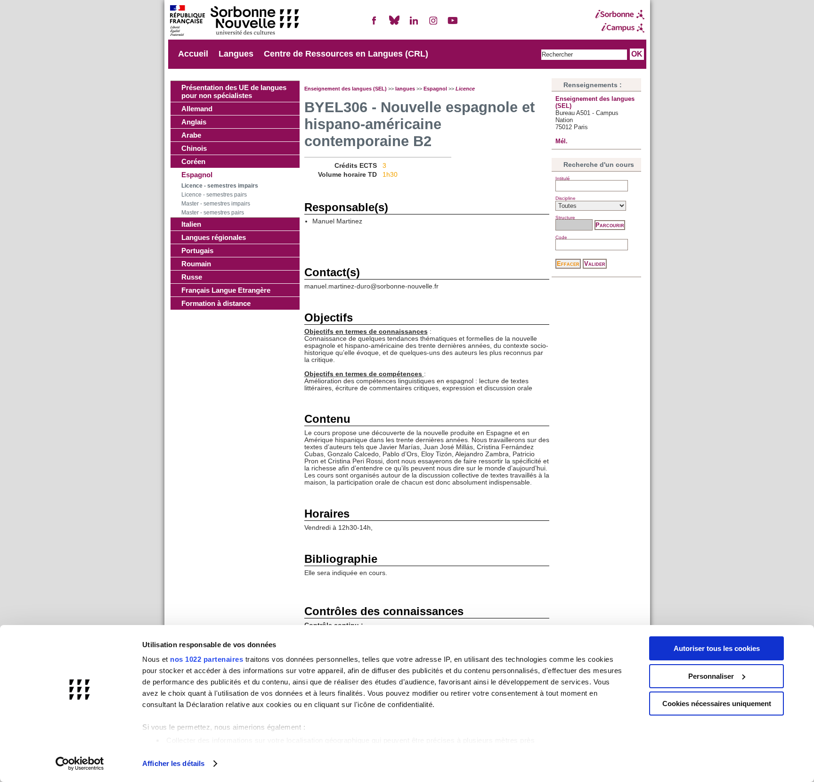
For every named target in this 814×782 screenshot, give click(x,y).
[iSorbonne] (620, 14)
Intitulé (562, 178)
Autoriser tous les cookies (717, 648)
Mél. (561, 141)
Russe (191, 277)
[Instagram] (433, 24)
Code (561, 237)
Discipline (565, 198)
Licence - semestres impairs (219, 185)
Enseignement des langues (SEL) (345, 88)
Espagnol (196, 175)
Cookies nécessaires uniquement (716, 704)
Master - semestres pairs (212, 212)
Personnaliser (711, 676)
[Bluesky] (394, 24)
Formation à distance (216, 303)
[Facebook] (374, 24)
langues (405, 88)
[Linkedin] (413, 24)
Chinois (194, 148)
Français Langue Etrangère (225, 290)
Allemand (196, 109)
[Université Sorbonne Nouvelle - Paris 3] (234, 21)
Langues (236, 53)
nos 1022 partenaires (206, 659)
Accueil (193, 53)
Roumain (196, 264)
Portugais (197, 251)
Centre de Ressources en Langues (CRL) (346, 53)
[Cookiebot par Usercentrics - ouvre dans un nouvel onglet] (80, 764)
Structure (565, 217)
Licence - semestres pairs (214, 194)
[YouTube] (452, 24)
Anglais (193, 122)
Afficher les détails (173, 763)
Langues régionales (213, 237)
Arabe (191, 135)
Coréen (193, 161)
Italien (191, 224)
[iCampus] (620, 28)
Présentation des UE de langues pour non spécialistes (233, 91)
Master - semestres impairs (215, 203)
